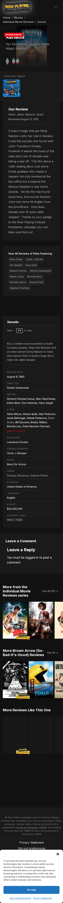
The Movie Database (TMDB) (31, 827)
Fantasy (11, 475)
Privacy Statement (42, 898)
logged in (31, 557)
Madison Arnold (18, 270)
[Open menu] (55, 7)
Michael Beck (34, 276)
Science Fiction (39, 475)
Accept (31, 889)
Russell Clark (36, 282)
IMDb (10, 519)
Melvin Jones (17, 276)
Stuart (39, 114)
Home (6, 17)
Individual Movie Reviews (18, 22)
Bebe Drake (16, 259)
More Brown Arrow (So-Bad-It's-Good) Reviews (23, 652)
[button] (57, 854)
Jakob (20, 114)
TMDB (18, 519)
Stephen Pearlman (19, 288)
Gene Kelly (31, 265)
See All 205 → (50, 591)
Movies (18, 17)
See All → (52, 652)
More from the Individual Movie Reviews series (17, 591)
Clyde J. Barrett (34, 259)
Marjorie (30, 114)
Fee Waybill (16, 265)
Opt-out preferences (20, 898)
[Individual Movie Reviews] (11, 88)
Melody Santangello (40, 270)
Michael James (18, 282)
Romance (23, 475)
